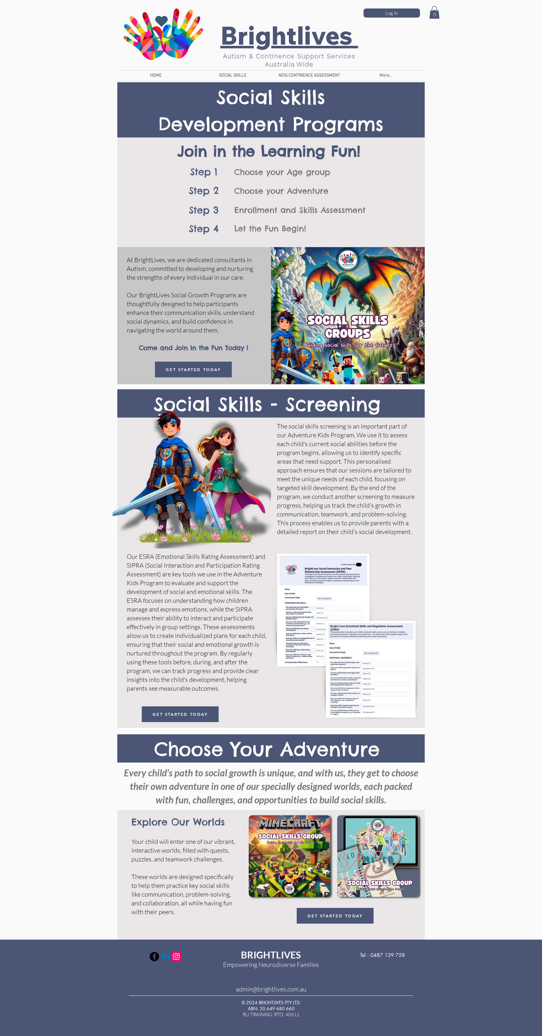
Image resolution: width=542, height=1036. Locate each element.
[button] (232, 76)
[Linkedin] (165, 956)
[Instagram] (176, 956)
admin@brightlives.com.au (271, 989)
